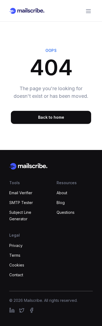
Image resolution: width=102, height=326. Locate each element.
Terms (14, 255)
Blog (61, 202)
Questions (66, 212)
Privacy (16, 245)
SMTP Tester (21, 202)
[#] (12, 310)
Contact (16, 274)
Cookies (16, 265)
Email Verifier (20, 192)
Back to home (51, 117)
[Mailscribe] (51, 166)
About (62, 192)
